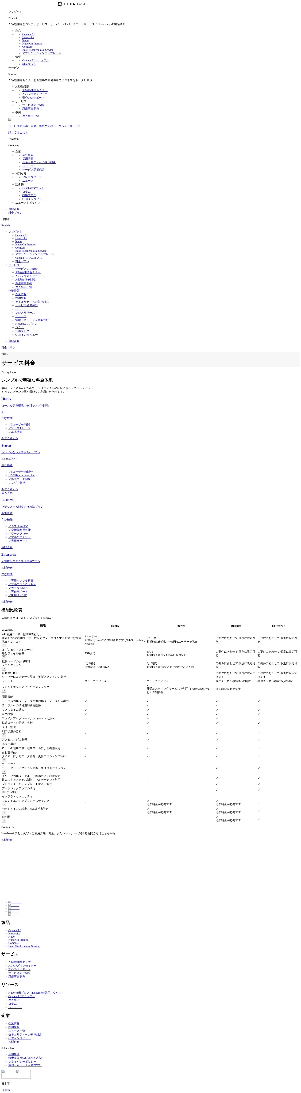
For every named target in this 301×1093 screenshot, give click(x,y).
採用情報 (27, 158)
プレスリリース (32, 176)
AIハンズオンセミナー (36, 93)
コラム (26, 191)
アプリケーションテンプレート (41, 53)
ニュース (27, 180)
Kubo (25, 40)
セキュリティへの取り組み (39, 162)
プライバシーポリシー (22, 1061)
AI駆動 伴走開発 (25, 279)
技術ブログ (29, 195)
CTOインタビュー (33, 198)
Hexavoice (28, 37)
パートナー (29, 165)
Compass (27, 46)
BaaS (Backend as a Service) (38, 49)
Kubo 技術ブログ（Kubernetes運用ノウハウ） (36, 992)
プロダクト (15, 231)
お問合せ (14, 209)
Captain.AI (28, 34)
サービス (14, 265)
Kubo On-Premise (32, 43)
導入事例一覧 (30, 115)
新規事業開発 (30, 108)
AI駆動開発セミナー (35, 90)
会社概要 (27, 155)
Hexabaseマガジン (33, 187)
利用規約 (14, 1054)
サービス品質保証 (33, 169)
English (5, 225)
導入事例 (14, 999)
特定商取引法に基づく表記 (25, 1057)
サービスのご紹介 (33, 104)
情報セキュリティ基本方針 (32, 320)
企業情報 (14, 290)
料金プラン (29, 64)
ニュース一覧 (16, 1030)
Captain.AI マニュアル (35, 60)
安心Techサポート (33, 97)
